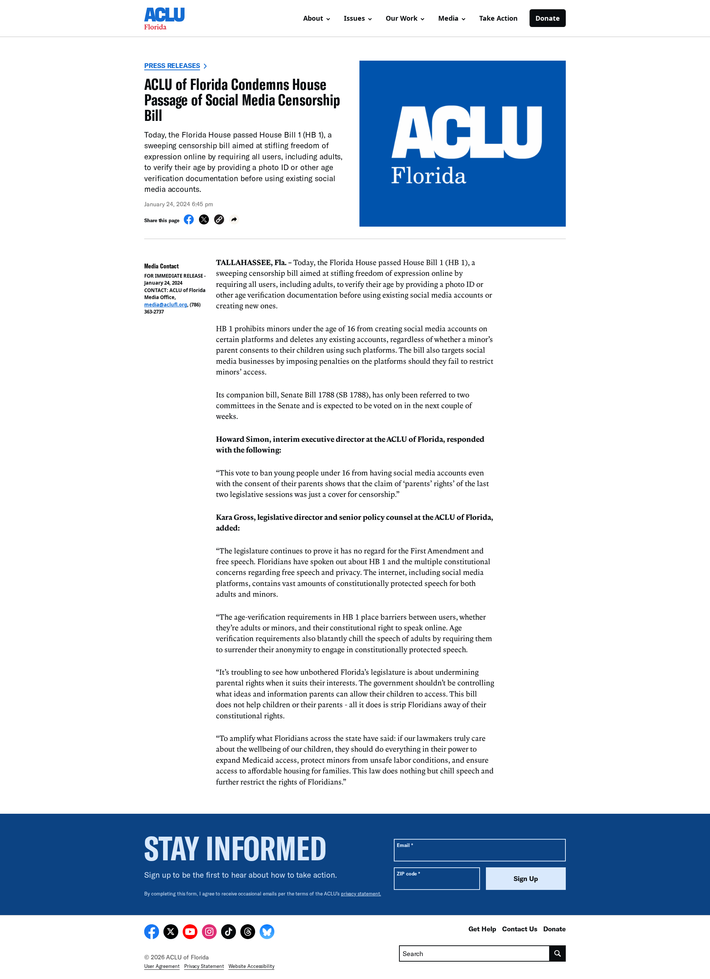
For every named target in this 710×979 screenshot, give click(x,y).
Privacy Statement (204, 966)
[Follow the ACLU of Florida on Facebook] (151, 932)
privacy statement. (361, 894)
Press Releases (172, 65)
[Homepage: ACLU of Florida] (170, 18)
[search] (558, 953)
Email (405, 845)
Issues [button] (354, 18)
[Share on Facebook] (189, 222)
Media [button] (448, 18)
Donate (547, 18)
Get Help (482, 929)
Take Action (498, 18)
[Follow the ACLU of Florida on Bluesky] (267, 932)
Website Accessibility (251, 966)
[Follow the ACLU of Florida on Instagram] (209, 932)
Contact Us (519, 929)
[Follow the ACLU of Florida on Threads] (247, 932)
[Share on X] (204, 222)
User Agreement (162, 966)
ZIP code (408, 873)
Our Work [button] (401, 18)
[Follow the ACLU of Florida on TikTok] (228, 932)
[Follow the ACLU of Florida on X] (170, 932)
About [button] (313, 18)
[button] (219, 220)
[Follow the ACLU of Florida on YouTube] (190, 932)
